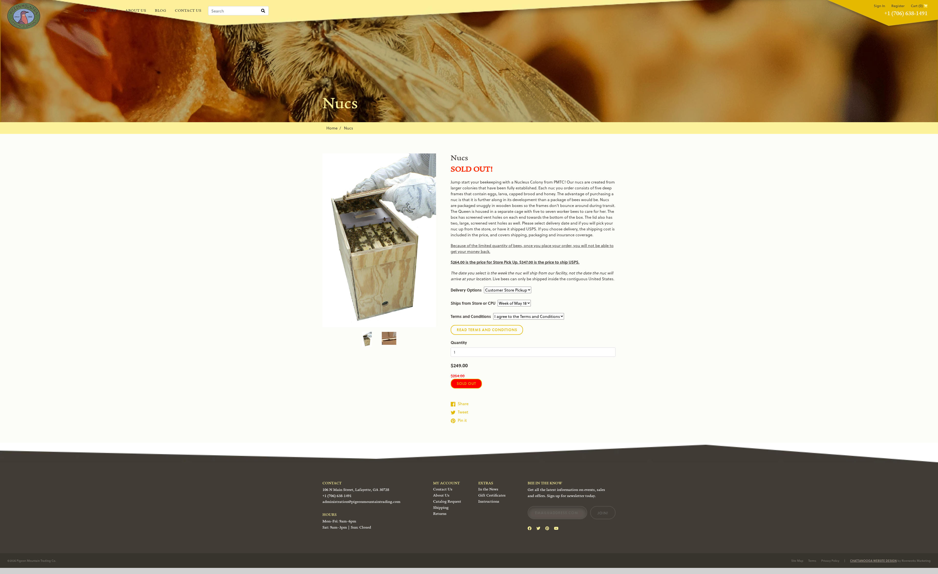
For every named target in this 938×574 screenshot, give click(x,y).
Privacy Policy (830, 560)
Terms (812, 560)
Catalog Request (447, 501)
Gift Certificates (492, 495)
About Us (135, 10)
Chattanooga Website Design (873, 560)
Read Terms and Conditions (487, 329)
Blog (160, 10)
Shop (111, 10)
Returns (440, 513)
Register (898, 5)
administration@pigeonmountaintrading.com (361, 501)
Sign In (879, 5)
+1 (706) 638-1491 (905, 13)
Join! (602, 513)
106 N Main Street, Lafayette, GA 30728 (355, 489)
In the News (488, 489)
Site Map (797, 560)
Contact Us (188, 10)
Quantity (459, 342)
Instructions (488, 501)
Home (90, 10)
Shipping (440, 507)
